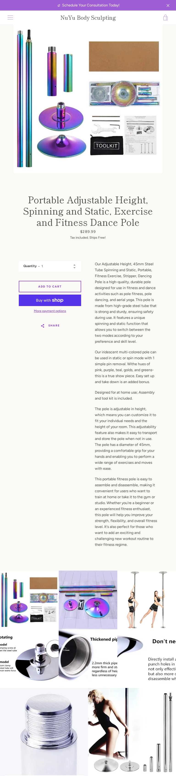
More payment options (50, 311)
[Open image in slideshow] (88, 98)
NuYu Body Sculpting (88, 17)
